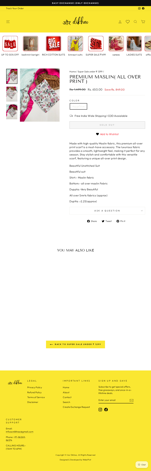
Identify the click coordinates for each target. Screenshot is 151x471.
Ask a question (107, 210)
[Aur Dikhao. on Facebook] (106, 409)
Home (72, 71)
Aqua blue (78, 106)
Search (66, 402)
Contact (67, 397)
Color (74, 100)
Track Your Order (15, 8)
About (66, 392)
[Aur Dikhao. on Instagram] (100, 409)
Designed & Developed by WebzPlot (75, 459)
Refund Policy (34, 392)
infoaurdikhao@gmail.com (19, 431)
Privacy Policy (34, 387)
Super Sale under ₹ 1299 (90, 71)
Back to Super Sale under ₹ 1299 (77, 344)
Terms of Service (36, 397)
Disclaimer (32, 402)
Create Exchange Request (76, 407)
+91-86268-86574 (16, 439)
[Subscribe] (131, 400)
